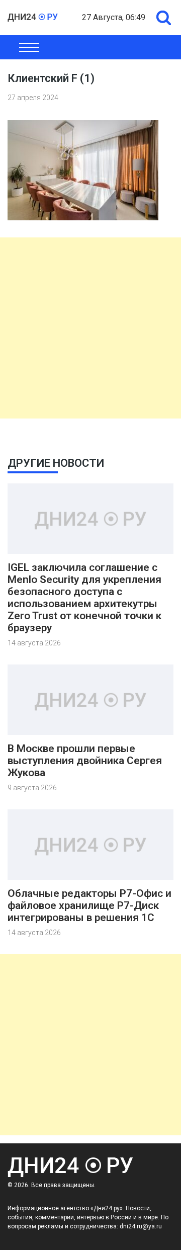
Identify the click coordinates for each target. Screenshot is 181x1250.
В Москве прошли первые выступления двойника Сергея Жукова (85, 760)
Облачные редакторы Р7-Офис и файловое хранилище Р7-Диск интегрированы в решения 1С (89, 905)
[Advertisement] (90, 328)
